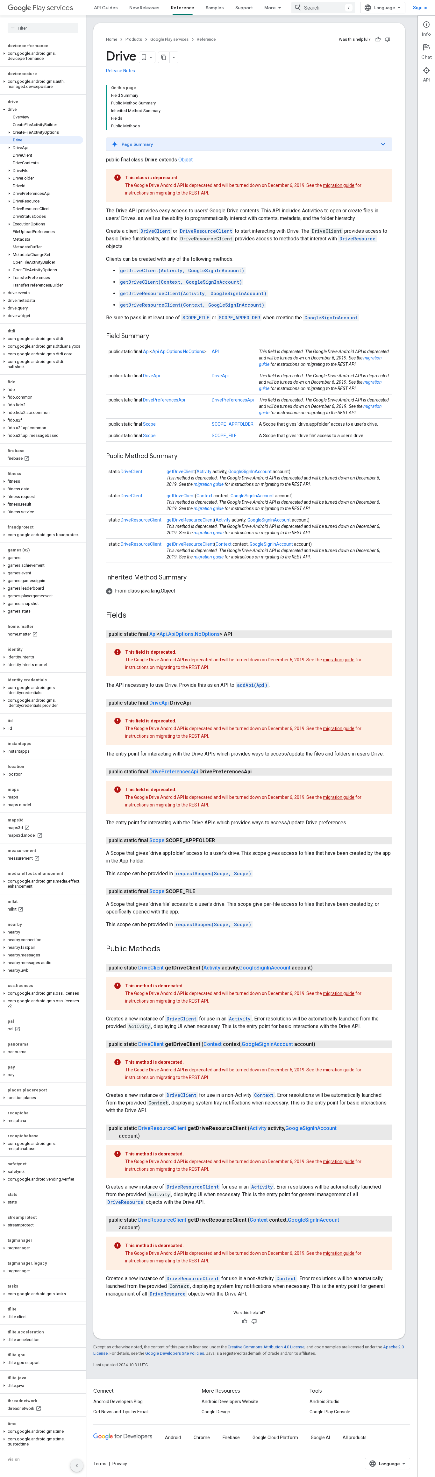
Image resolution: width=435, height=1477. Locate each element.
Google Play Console (330, 1411)
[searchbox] (43, 28)
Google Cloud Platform (275, 1437)
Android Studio (324, 1401)
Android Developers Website (230, 1401)
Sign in (420, 7)
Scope (149, 424)
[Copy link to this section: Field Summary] (155, 336)
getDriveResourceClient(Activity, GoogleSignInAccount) (193, 293)
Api (146, 351)
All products (355, 1437)
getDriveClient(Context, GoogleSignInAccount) (181, 282)
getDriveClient (181, 471)
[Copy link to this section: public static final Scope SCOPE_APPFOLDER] (221, 840)
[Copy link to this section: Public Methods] (166, 949)
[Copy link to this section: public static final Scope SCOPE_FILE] (201, 891)
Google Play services (169, 39)
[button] (41, 56)
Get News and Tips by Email (120, 1411)
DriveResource (357, 239)
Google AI (320, 1437)
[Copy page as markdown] (164, 57)
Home (111, 39)
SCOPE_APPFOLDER (239, 318)
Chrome (202, 1437)
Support (244, 8)
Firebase (231, 1437)
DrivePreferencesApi (164, 399)
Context (204, 495)
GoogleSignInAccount (331, 318)
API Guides (106, 8)
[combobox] (323, 7)
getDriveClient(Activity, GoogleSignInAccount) (182, 270)
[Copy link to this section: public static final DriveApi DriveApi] (197, 703)
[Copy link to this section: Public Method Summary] (183, 456)
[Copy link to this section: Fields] (132, 616)
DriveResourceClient (206, 231)
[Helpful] (378, 39)
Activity (203, 471)
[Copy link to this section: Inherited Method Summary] (193, 578)
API (215, 351)
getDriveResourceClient (190, 519)
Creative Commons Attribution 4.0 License (266, 1347)
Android (173, 1437)
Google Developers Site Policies (174, 1353)
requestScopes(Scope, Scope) (213, 873)
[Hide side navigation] (76, 1465)
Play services (52, 8)
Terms (99, 1463)
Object (185, 160)
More (270, 8)
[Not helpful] (387, 39)
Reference (182, 8)
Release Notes (120, 70)
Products (133, 39)
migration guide (338, 185)
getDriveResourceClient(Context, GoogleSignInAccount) (192, 305)
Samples (215, 8)
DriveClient (155, 231)
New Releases (144, 8)
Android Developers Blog (118, 1401)
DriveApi (151, 375)
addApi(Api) (252, 685)
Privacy (119, 1463)
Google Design (216, 1411)
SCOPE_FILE (195, 318)
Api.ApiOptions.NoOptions (178, 351)
